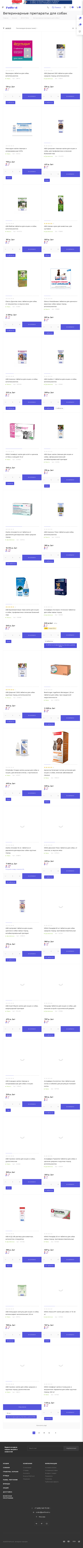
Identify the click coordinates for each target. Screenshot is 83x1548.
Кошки (6, 1463)
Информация (51, 1463)
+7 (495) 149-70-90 (42, 1508)
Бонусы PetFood (28, 1476)
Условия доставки (51, 1470)
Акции (6, 1488)
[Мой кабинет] (65, 8)
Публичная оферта (51, 1482)
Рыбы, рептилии (10, 1480)
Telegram (41, 1523)
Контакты (26, 1473)
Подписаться (71, 1448)
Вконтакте (36, 1523)
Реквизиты (49, 1476)
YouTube (47, 1523)
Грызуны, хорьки (10, 1471)
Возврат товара (50, 1473)
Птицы (6, 1475)
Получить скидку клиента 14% (15, 869)
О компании (27, 1467)
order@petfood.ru (43, 1512)
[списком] (76, 28)
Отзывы (26, 1470)
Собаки (6, 1467)
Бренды (6, 1484)
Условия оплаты (50, 1467)
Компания (27, 1463)
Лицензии (26, 1479)
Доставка (7, 1492)
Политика (48, 1479)
